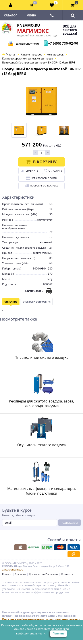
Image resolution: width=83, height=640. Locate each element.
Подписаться (70, 522)
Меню (31, 15)
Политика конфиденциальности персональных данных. (41, 619)
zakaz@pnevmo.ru (27, 43)
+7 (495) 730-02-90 (62, 44)
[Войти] (10, 5)
